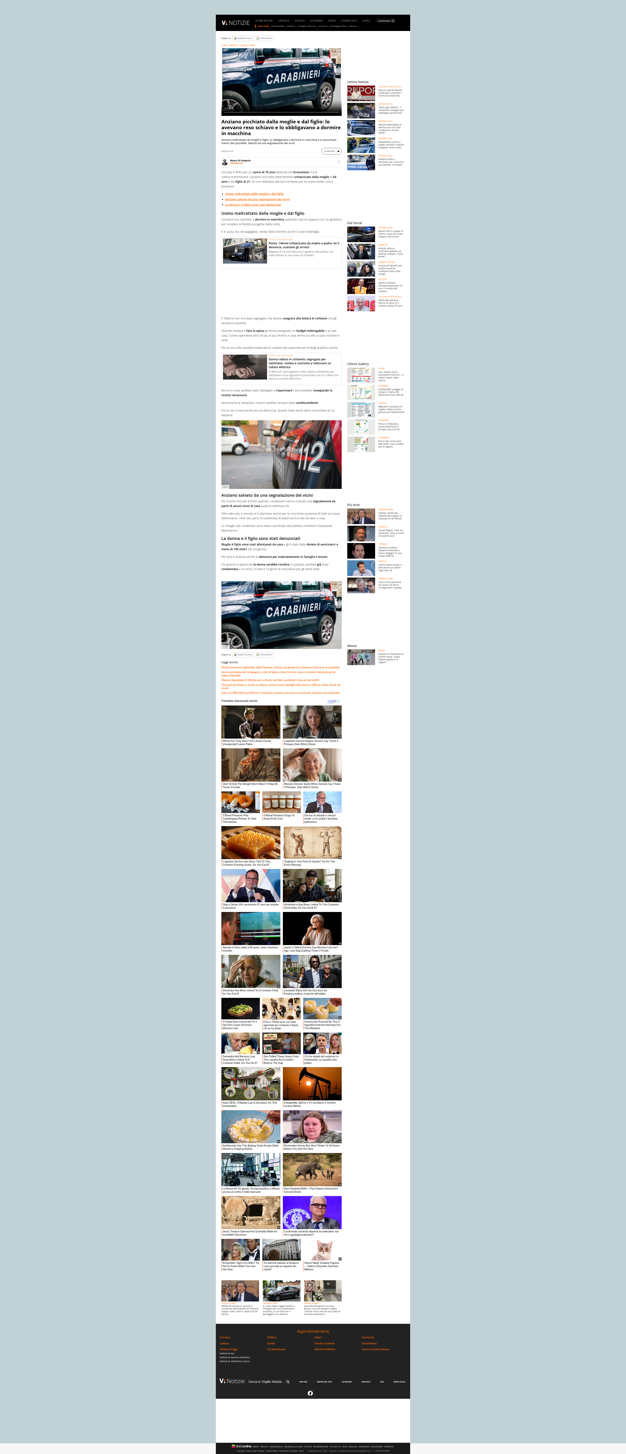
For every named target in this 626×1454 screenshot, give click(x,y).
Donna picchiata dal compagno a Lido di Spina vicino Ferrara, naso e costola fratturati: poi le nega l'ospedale (278, 673)
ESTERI (332, 21)
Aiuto (301, 1451)
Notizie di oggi (228, 1349)
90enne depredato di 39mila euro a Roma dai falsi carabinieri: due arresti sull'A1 (270, 680)
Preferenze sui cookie (288, 1451)
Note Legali (252, 1451)
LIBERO (255, 1447)
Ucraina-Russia (276, 1349)
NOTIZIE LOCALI (385, 104)
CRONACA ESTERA (386, 262)
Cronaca (225, 1337)
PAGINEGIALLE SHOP (293, 1447)
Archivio (366, 1382)
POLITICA (300, 21)
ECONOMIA (316, 21)
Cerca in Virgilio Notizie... (266, 1381)
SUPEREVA (389, 1447)
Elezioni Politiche (324, 1349)
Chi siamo (241, 1451)
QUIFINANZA (364, 1447)
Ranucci (353, 26)
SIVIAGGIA (353, 1447)
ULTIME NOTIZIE (264, 21)
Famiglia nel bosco (307, 26)
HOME (224, 45)
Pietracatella (278, 26)
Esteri (317, 1337)
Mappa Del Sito (324, 1382)
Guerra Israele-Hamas (375, 1349)
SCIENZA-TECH (349, 21)
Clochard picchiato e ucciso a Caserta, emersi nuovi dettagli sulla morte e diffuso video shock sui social (281, 686)
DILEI (344, 1447)
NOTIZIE (239, 23)
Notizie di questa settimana (235, 1357)
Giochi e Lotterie (324, 1343)
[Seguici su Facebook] (310, 1394)
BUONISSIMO (377, 1447)
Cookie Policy (272, 1451)
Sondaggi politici (339, 26)
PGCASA (308, 1447)
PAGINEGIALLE (276, 1447)
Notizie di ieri (227, 1353)
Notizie (236, 1380)
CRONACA (283, 21)
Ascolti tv (323, 26)
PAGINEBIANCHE (320, 1447)
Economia (368, 1337)
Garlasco (291, 26)
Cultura (224, 1343)
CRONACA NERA (247, 45)
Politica (271, 1337)
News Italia (399, 1382)
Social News (369, 1343)
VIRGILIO (264, 1447)
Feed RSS (303, 1382)
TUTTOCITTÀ (335, 1447)
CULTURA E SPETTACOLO (389, 87)
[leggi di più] (339, 162)
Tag (382, 1382)
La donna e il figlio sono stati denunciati (253, 205)
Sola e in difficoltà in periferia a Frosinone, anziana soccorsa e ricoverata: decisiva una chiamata (280, 693)
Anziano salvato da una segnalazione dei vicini (257, 199)
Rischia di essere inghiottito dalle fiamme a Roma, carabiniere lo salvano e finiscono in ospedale (280, 667)
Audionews (384, 20)
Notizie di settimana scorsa (234, 1361)
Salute (271, 1343)
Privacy (261, 1451)
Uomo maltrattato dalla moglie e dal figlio (254, 194)
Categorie (347, 1382)
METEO (381, 650)
